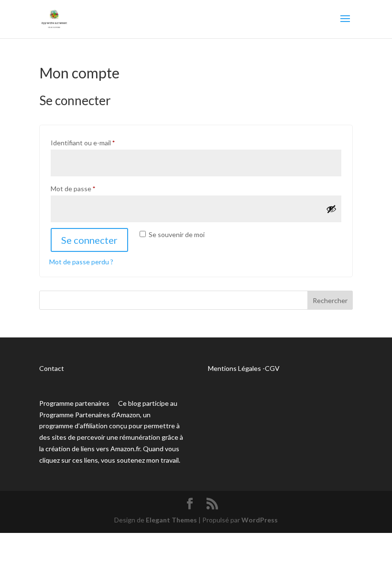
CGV (272, 368)
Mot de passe (90, 188)
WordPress (259, 520)
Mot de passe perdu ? (81, 262)
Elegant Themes (171, 520)
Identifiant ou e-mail (99, 142)
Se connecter (89, 240)
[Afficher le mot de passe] (331, 209)
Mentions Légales (234, 368)
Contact (51, 368)
